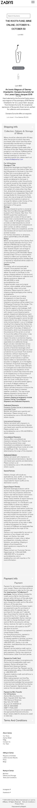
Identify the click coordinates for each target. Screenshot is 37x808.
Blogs (4, 762)
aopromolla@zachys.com (14, 159)
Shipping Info (11, 126)
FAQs (4, 740)
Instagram (6, 789)
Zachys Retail (7, 738)
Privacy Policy (19, 804)
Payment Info (10, 578)
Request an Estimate (9, 756)
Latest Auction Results (10, 758)
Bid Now (5, 773)
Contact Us (6, 742)
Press (5, 760)
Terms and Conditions (15, 720)
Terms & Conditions (19, 801)
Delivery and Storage (9, 775)
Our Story (6, 736)
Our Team (6, 744)
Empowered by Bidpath (19, 806)
